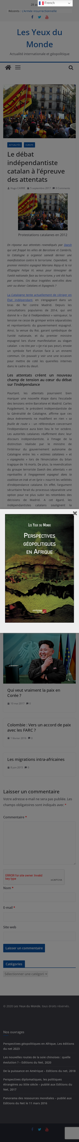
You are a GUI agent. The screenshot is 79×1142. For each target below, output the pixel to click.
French (49, 3)
